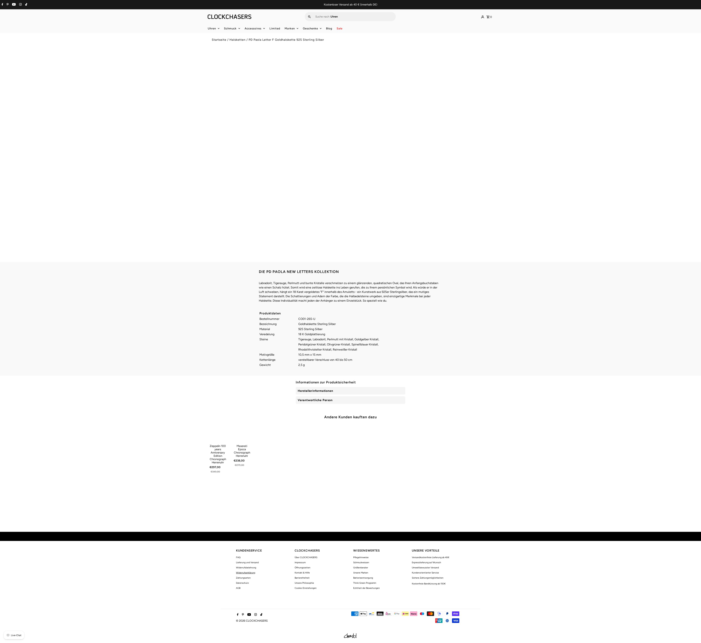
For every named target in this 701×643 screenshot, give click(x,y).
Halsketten (237, 39)
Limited (274, 28)
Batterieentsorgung (363, 578)
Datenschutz (242, 583)
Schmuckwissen (361, 562)
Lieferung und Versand (247, 562)
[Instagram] (20, 4)
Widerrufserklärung (245, 572)
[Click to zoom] (342, 62)
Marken (290, 28)
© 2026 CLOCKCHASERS (252, 620)
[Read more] (482, 16)
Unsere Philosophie (304, 583)
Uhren (212, 28)
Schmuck (230, 28)
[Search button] (309, 16)
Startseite (219, 39)
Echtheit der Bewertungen (366, 588)
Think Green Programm (364, 583)
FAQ (238, 557)
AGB (238, 588)
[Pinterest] (7, 4)
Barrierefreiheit (302, 578)
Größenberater (360, 567)
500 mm (360, 97)
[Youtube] (13, 4)
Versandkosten (384, 75)
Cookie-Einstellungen (306, 588)
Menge (357, 108)
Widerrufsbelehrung (246, 567)
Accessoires (253, 28)
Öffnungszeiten (302, 567)
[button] (421, 133)
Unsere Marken (360, 572)
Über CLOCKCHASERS (306, 557)
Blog (329, 28)
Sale (339, 28)
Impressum (300, 562)
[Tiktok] (25, 4)
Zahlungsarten (243, 578)
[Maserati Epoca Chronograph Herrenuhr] (242, 433)
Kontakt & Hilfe (302, 572)
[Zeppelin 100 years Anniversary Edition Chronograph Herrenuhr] (218, 433)
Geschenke (310, 28)
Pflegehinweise (361, 557)
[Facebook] (2, 4)
